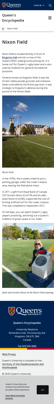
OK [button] (42, 389)
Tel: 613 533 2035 (27, 346)
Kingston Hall (9, 57)
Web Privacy (9, 354)
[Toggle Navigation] (50, 17)
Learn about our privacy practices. (15, 397)
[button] (50, 5)
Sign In (38, 5)
